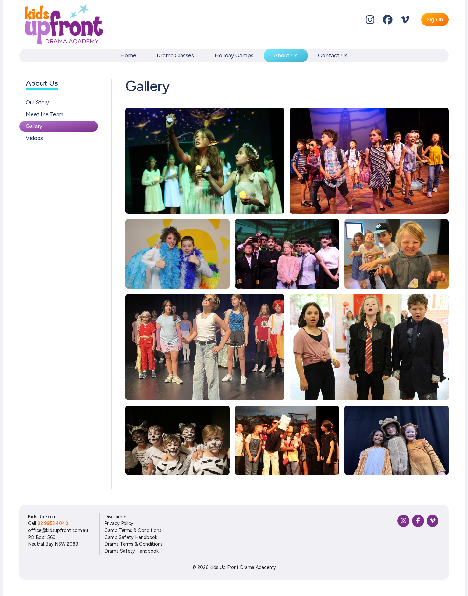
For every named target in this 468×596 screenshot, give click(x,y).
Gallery (34, 126)
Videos (34, 138)
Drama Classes (175, 55)
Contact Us (333, 55)
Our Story (37, 102)
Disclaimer (115, 517)
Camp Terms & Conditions (132, 530)
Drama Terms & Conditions (133, 544)
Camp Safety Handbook (130, 537)
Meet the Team (44, 114)
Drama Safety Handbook (131, 551)
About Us (286, 55)
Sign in (435, 19)
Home (128, 55)
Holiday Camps (234, 55)
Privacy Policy (118, 523)
